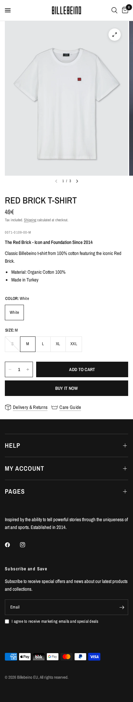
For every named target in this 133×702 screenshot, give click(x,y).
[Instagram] (27, 545)
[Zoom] (114, 34)
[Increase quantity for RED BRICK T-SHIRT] (28, 369)
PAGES (15, 491)
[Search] (114, 10)
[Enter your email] (121, 607)
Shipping (30, 220)
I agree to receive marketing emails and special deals (55, 621)
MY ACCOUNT (24, 468)
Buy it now (66, 388)
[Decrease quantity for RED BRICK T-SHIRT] (10, 369)
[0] (124, 10)
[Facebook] (12, 545)
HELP (12, 445)
